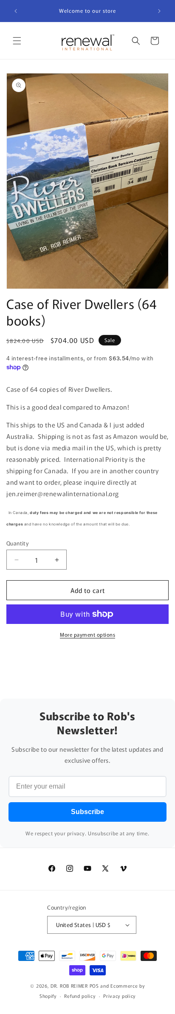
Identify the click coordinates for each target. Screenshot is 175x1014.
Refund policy (79, 995)
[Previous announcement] (15, 11)
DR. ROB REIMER (70, 985)
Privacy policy (119, 995)
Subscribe (87, 811)
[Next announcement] (159, 11)
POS (94, 985)
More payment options (87, 634)
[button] (17, 40)
